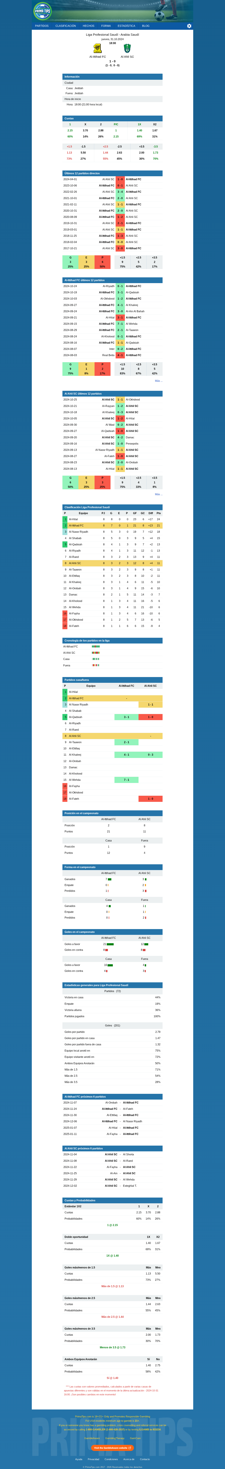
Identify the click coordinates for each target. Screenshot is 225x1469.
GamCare (135, 1438)
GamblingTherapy (115, 1438)
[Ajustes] (189, 26)
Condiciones (111, 1459)
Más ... (159, 380)
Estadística (126, 25)
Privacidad (93, 1459)
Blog (145, 25)
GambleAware (92, 1438)
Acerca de (128, 1459)
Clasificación (66, 25)
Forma (106, 25)
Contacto (145, 1459)
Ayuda (78, 1459)
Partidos (42, 25)
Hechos (88, 25)
